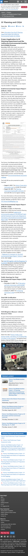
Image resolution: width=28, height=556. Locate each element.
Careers (2, 522)
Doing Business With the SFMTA (8, 524)
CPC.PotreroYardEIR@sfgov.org (9, 201)
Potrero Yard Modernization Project (11, 14)
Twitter (19, 26)
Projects (9, 12)
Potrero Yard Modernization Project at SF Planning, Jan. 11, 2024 (13, 424)
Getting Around (4, 502)
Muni (2, 497)
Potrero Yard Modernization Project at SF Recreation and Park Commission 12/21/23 (13, 415)
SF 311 (2, 504)
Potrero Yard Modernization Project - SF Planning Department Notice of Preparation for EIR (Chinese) (13, 468)
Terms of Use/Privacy (6, 527)
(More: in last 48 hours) (11, 9)
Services (2, 499)
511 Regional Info (5, 506)
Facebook (12, 26)
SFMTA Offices (4, 514)
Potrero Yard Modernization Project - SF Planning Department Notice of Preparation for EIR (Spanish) (13, 461)
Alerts (2, 4)
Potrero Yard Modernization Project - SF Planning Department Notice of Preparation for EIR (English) (13, 455)
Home (3, 12)
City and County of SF (6, 526)
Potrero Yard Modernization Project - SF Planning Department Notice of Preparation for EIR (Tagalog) (13, 474)
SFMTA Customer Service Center (8, 512)
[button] (18, 1)
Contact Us (3, 516)
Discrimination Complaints (7, 510)
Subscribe (24, 7)
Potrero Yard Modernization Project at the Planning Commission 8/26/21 (12, 407)
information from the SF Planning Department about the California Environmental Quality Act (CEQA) (11, 34)
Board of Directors (5, 520)
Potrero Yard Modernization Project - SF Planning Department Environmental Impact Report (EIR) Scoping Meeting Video (17, 392)
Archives (3, 529)
